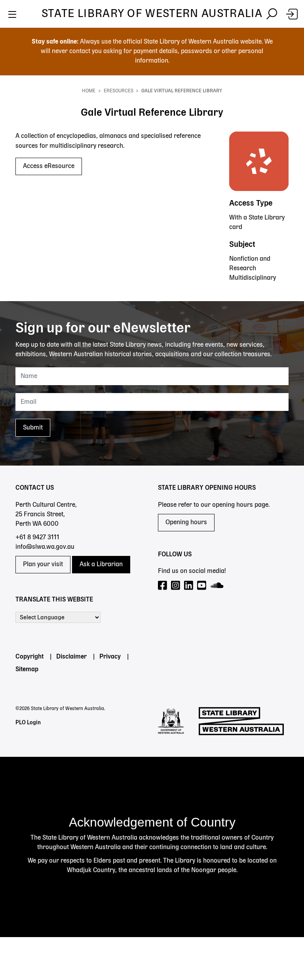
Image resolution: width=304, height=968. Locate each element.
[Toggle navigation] (12, 14)
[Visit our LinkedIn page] (189, 586)
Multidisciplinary (252, 278)
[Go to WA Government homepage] (171, 721)
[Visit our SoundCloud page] (217, 586)
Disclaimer (71, 657)
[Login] (292, 14)
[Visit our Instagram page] (176, 586)
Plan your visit (43, 564)
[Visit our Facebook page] (163, 586)
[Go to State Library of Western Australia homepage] (241, 721)
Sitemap (26, 669)
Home (88, 91)
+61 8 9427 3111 (37, 537)
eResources (118, 91)
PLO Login (28, 722)
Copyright (29, 657)
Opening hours (186, 522)
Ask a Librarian (101, 564)
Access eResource (48, 166)
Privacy (110, 657)
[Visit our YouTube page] (202, 586)
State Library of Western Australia (152, 14)
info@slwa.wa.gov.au (44, 547)
